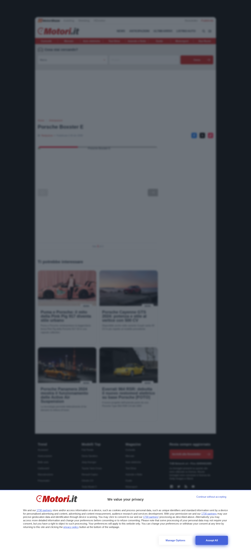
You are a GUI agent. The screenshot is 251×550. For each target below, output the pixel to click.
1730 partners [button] (44, 510)
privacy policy (71, 527)
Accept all (212, 540)
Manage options (175, 540)
